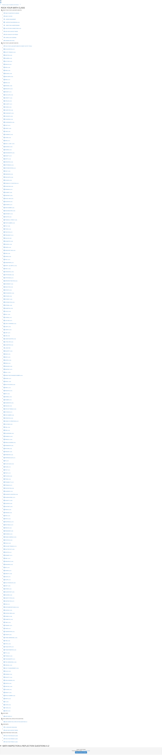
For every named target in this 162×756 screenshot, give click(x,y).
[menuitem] (1, 3)
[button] (1, 1)
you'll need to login (86, 750)
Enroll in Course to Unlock (81, 752)
